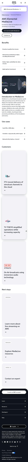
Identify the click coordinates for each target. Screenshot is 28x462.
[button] (12, 9)
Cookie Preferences (6, 455)
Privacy (3, 450)
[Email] (20, 442)
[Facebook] (5, 442)
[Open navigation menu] (2, 3)
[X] (2, 442)
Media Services (5, 14)
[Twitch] (12, 442)
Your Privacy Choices (7, 452)
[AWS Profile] (25, 2)
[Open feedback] (26, 231)
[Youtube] (15, 442)
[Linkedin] (7, 442)
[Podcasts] (17, 442)
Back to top (13, 446)
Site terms (9, 450)
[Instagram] (10, 442)
